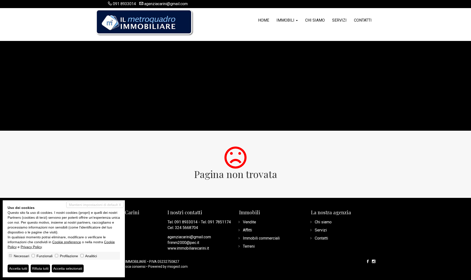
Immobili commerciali (261, 238)
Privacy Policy (31, 247)
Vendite (249, 222)
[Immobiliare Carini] (145, 22)
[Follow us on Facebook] (367, 261)
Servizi (339, 20)
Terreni (249, 246)
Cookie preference (66, 242)
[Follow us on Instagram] (373, 261)
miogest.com (177, 266)
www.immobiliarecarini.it (188, 248)
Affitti (247, 230)
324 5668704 (186, 227)
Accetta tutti (18, 268)
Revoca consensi (132, 266)
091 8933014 (124, 3)
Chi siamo (315, 20)
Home (263, 20)
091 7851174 (219, 222)
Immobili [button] (285, 20)
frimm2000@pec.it (183, 242)
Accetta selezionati (67, 268)
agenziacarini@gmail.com (166, 3)
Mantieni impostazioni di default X (95, 205)
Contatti (363, 20)
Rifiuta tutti (40, 268)
